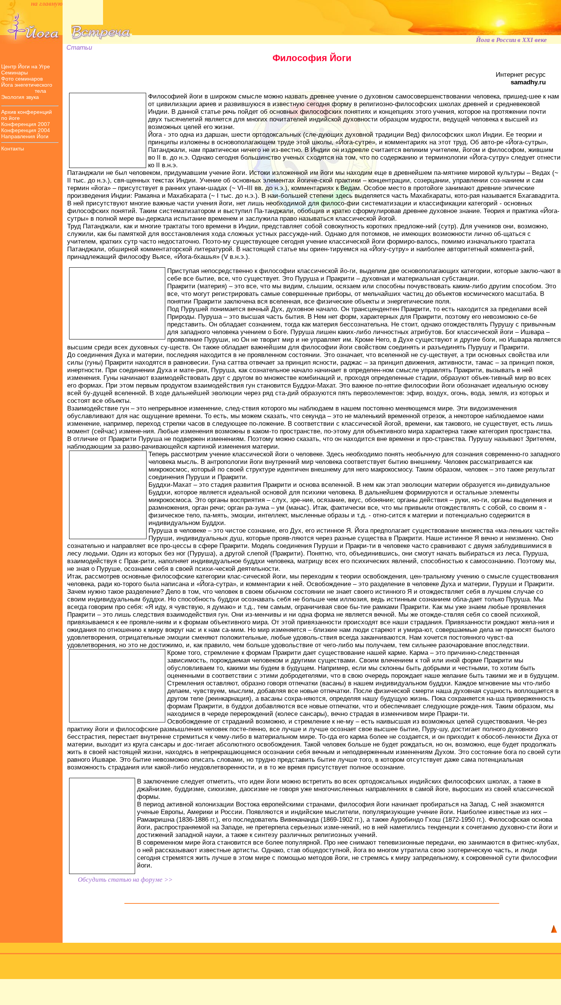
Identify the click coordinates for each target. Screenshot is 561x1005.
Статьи (77, 47)
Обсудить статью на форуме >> (125, 879)
